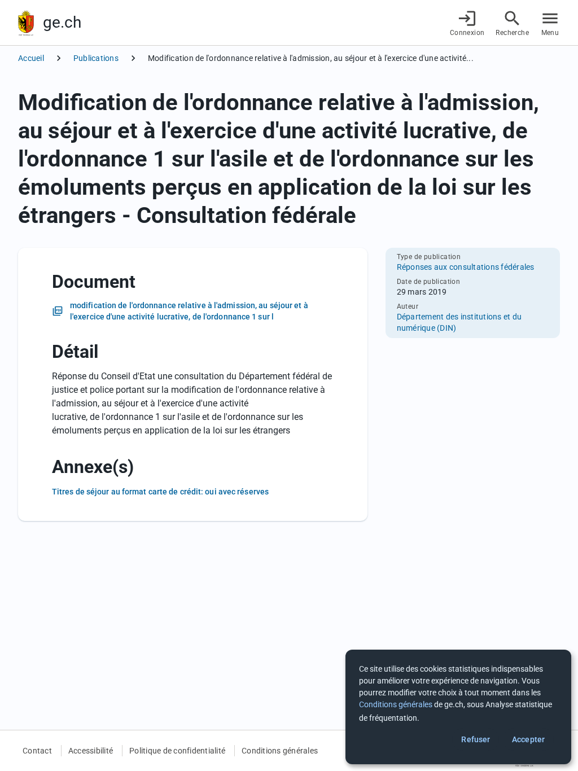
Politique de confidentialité (177, 750)
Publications (96, 58)
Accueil (31, 58)
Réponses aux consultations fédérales (466, 266)
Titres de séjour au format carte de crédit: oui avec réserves (160, 491)
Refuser (475, 739)
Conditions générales (280, 750)
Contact (37, 750)
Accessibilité (90, 750)
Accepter (528, 739)
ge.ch (62, 22)
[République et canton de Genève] (26, 23)
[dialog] (458, 707)
